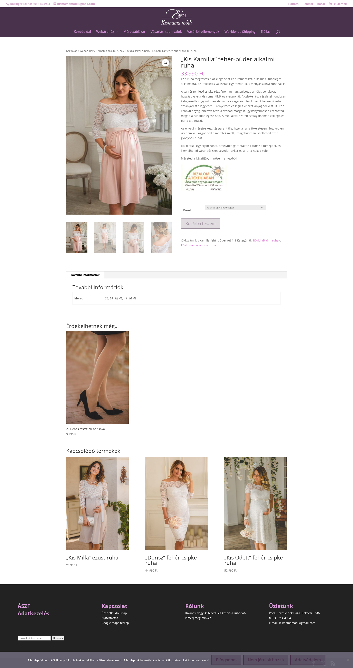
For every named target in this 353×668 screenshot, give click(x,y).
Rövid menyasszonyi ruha (198, 245)
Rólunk (194, 606)
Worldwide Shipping (240, 32)
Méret (187, 210)
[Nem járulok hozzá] (348, 660)
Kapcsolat (114, 606)
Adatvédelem (308, 659)
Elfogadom (226, 659)
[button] (165, 62)
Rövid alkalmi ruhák (137, 51)
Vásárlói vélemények (203, 32)
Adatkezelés (33, 613)
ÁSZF (24, 606)
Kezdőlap (71, 51)
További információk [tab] (85, 275)
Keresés (58, 638)
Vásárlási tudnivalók (166, 32)
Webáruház (105, 32)
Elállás (265, 32)
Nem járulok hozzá (266, 659)
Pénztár (308, 4)
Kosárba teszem (200, 223)
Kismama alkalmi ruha (109, 51)
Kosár (321, 4)
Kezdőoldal (82, 32)
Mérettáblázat (134, 32)
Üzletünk (281, 606)
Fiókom (293, 4)
